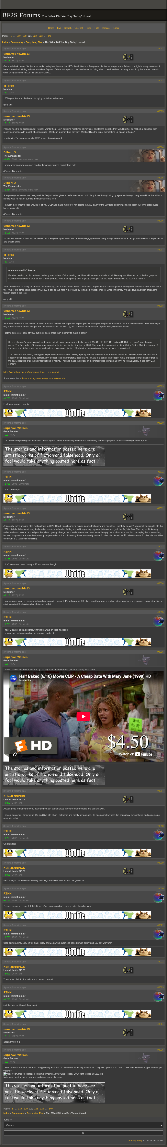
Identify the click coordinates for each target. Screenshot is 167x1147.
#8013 (160, 546)
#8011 (161, 472)
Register (106, 28)
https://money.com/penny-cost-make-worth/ (43, 378)
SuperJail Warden (15, 428)
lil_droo (8, 85)
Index (5, 42)
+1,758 (6, 398)
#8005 (160, 177)
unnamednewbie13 (16, 53)
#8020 (160, 888)
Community (17, 42)
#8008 (160, 305)
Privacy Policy (136, 1140)
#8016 (160, 652)
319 (19, 36)
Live (59, 28)
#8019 (160, 862)
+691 (5, 435)
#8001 (160, 48)
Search (67, 28)
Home (51, 28)
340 (49, 36)
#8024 (160, 1024)
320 (24, 36)
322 (35, 36)
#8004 (160, 147)
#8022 (160, 961)
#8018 (160, 826)
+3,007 (6, 803)
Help (96, 28)
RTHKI (7, 391)
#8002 (160, 80)
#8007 (160, 249)
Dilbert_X (9, 152)
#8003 (160, 111)
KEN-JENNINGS (14, 796)
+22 (5, 92)
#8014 (160, 583)
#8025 (160, 1049)
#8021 (160, 925)
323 (41, 36)
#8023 (160, 987)
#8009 (160, 386)
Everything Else (34, 42)
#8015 (160, 612)
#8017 (160, 791)
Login (116, 28)
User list (79, 28)
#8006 (160, 220)
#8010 (160, 423)
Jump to (8, 1119)
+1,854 (6, 159)
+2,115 (6, 60)
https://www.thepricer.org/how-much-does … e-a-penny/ (31, 372)
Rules (88, 28)
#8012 (160, 508)
